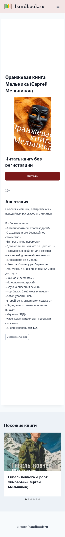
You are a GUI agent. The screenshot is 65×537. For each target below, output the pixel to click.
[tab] (26, 499)
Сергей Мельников (17, 336)
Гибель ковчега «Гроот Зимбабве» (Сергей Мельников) (28, 482)
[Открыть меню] (58, 6)
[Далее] (55, 464)
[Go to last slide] (10, 464)
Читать (32, 176)
